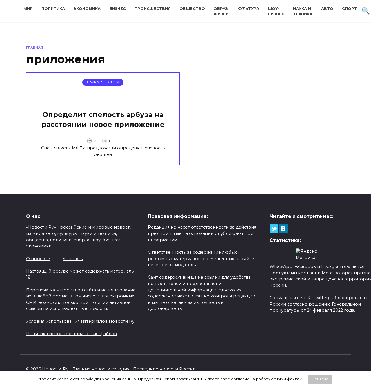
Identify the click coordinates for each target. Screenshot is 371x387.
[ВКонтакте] (283, 228)
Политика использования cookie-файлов (71, 333)
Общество (192, 8)
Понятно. (320, 379)
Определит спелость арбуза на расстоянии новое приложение (103, 120)
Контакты (73, 258)
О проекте (38, 258)
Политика (53, 8)
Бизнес (117, 8)
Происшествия (152, 8)
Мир (28, 8)
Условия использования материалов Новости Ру (80, 321)
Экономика (87, 8)
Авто (327, 8)
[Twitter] (274, 228)
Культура (248, 8)
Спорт (349, 8)
